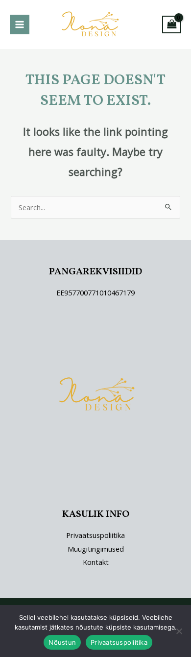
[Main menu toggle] (19, 24)
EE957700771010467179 (95, 292)
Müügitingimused (96, 549)
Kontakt (96, 562)
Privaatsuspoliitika (95, 535)
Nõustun (62, 642)
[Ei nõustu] (179, 631)
